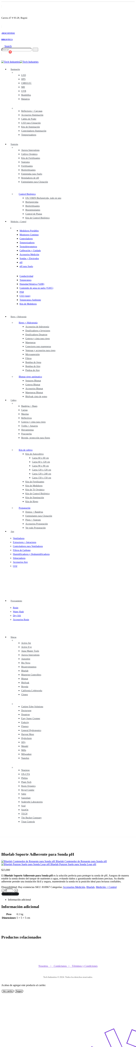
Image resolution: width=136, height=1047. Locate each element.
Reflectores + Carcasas (31, 111)
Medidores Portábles (29, 231)
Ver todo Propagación (35, 528)
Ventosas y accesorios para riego (40, 350)
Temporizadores (28, 135)
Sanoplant (26, 798)
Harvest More (27, 734)
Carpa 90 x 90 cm (40, 466)
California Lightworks (31, 690)
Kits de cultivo (26, 450)
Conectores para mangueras (38, 346)
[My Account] (3, 54)
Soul (23, 806)
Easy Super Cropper (30, 718)
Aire (12, 531)
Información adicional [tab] (19, 899)
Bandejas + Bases (29, 406)
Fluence (25, 726)
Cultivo (13, 400)
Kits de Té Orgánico (34, 489)
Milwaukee (26, 754)
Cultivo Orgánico (29, 154)
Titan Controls (28, 821)
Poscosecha (26, 434)
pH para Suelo (26, 266)
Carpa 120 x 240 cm (41, 474)
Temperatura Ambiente (30, 300)
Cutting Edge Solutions (32, 706)
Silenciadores (19, 558)
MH (23, 87)
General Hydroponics (31, 730)
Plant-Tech (26, 782)
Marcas (13, 637)
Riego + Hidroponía (18, 317)
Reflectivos (26, 418)
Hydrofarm (26, 738)
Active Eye (26, 647)
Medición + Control (18, 221)
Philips (24, 778)
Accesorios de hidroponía (37, 326)
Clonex (24, 694)
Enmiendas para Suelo (31, 174)
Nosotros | (46, 966)
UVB (23, 91)
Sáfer (23, 794)
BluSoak (25, 682)
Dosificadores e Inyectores (37, 330)
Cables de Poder (28, 119)
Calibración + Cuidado (30, 250)
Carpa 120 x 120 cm (41, 470)
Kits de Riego (31, 501)
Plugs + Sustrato (33, 520)
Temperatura (25, 280)
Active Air (26, 643)
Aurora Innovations (30, 150)
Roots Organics (28, 786)
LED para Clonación (31, 123)
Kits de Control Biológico (37, 218)
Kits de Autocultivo (34, 454)
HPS (23, 79)
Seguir (19, 991)
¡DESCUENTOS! (8, 33)
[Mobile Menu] (2, 833)
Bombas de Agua (33, 362)
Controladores (26, 238)
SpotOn (24, 810)
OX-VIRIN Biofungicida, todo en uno (43, 198)
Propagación (24, 508)
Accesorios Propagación (36, 524)
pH (21, 262)
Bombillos (26, 95)
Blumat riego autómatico (30, 376)
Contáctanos (61, 966)
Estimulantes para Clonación (34, 182)
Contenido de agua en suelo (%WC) (36, 288)
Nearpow (25, 770)
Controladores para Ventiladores (28, 546)
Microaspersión (32, 354)
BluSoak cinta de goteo (36, 396)
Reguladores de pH (30, 178)
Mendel (24, 746)
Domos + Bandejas (34, 512)
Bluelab (24, 671)
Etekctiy (25, 722)
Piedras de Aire (32, 370)
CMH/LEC (26, 83)
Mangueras (30, 342)
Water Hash (18, 611)
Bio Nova (25, 663)
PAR (22, 292)
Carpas (24, 410)
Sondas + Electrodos (29, 258)
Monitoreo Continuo (29, 234)
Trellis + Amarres (29, 426)
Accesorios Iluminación (32, 115)
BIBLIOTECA (7, 39)
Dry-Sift (17, 615)
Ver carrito (7, 991)
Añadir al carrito (10, 894)
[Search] (35, 49)
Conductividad (26, 276)
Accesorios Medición (29, 254)
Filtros (28, 358)
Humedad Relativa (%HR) (32, 284)
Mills (23, 750)
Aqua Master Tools (30, 651)
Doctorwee (26, 710)
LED (23, 75)
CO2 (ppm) (25, 296)
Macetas (25, 414)
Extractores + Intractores (24, 542)
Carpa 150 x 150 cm (41, 478)
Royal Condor (27, 790)
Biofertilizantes (28, 170)
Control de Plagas (33, 214)
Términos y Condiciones (85, 966)
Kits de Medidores (28, 304)
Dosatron (25, 714)
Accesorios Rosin (21, 619)
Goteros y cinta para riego (37, 338)
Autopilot (25, 659)
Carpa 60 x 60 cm (40, 458)
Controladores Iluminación (33, 131)
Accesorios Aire (20, 562)
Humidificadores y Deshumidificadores (31, 554)
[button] (6, 46)
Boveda (24, 686)
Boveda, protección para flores (35, 438)
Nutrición (14, 144)
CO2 (15, 566)
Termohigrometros (28, 246)
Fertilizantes (27, 166)
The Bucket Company (31, 817)
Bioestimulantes (32, 210)
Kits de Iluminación (30, 127)
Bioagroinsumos (28, 667)
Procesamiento (16, 601)
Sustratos (25, 162)
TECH (24, 814)
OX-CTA (25, 774)
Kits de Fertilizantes (30, 158)
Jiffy (23, 742)
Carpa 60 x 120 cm (41, 462)
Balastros (25, 99)
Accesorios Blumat (34, 388)
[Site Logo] (19, 61)
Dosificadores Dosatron (36, 334)
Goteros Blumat (32, 384)
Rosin (15, 607)
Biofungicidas (31, 202)
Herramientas (27, 430)
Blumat (24, 678)
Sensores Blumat (33, 380)
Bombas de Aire (32, 366)
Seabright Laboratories (32, 802)
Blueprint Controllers (31, 675)
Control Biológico (27, 194)
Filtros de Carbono (22, 550)
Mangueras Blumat (34, 392)
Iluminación (15, 69)
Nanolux (25, 758)
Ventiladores (18, 538)
